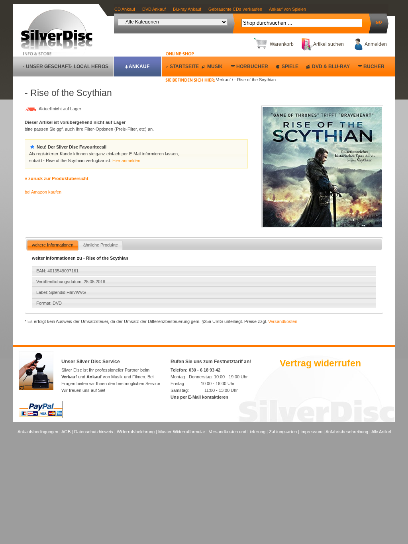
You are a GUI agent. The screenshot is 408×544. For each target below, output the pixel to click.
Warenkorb (282, 44)
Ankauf (139, 66)
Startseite (184, 66)
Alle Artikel (381, 431)
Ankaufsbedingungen (38, 431)
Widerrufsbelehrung (136, 431)
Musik (215, 66)
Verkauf (69, 376)
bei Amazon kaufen (43, 192)
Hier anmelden (126, 160)
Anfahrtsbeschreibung (347, 431)
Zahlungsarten (283, 431)
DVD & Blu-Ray (331, 66)
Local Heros (91, 66)
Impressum (311, 431)
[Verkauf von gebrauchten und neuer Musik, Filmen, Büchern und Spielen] (60, 48)
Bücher (373, 66)
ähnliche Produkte (100, 245)
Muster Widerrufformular (181, 431)
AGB (66, 431)
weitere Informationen (52, 245)
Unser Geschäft (48, 66)
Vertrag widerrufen (320, 363)
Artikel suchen (328, 44)
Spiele (290, 66)
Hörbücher (252, 66)
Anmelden (376, 44)
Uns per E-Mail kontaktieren (199, 397)
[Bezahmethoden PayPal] (41, 416)
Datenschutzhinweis (93, 431)
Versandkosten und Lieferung (237, 431)
